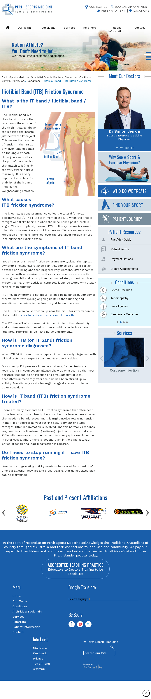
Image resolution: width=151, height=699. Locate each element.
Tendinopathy (119, 298)
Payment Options (122, 259)
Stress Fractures (121, 290)
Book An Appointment (132, 6)
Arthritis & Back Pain (27, 611)
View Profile (125, 147)
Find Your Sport (128, 204)
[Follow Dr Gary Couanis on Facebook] (73, 625)
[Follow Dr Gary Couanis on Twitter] (89, 625)
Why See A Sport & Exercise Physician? (124, 160)
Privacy (38, 658)
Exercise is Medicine (124, 314)
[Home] (7, 27)
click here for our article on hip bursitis (47, 315)
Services (18, 616)
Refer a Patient (113, 10)
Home (17, 596)
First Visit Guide (121, 239)
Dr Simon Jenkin (124, 131)
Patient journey (127, 218)
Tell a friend (41, 663)
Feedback (40, 653)
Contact (18, 632)
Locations (141, 10)
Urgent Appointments (124, 269)
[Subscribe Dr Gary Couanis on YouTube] (81, 625)
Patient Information (26, 627)
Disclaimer (40, 648)
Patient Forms (120, 249)
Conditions (34, 80)
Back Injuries (119, 306)
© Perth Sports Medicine (100, 642)
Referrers (19, 622)
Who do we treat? (130, 191)
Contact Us (98, 6)
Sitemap (39, 669)
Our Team (20, 601)
